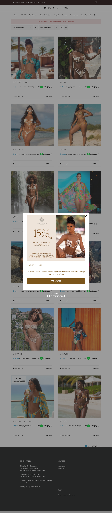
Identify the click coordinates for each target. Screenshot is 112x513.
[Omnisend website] (56, 295)
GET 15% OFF (56, 281)
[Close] (86, 215)
